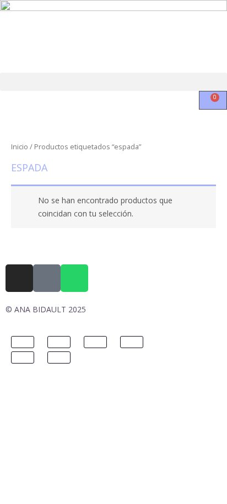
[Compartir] (95, 342)
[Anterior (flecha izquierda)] (22, 357)
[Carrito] (213, 100)
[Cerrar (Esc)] (131, 342)
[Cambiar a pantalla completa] (59, 342)
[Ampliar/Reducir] (22, 342)
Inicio (19, 146)
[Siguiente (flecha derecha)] (59, 357)
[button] (113, 82)
